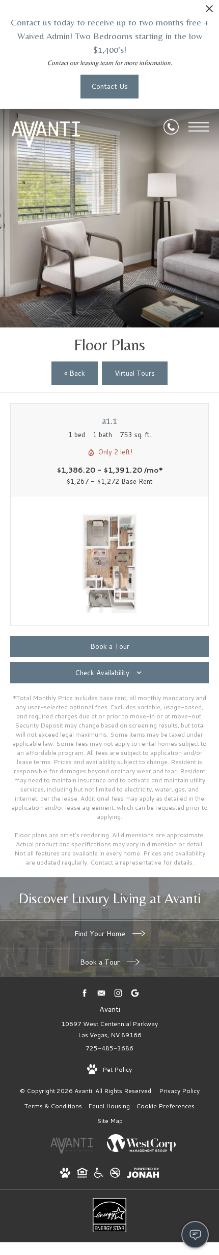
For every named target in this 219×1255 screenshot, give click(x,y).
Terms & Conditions (53, 1106)
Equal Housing (109, 1106)
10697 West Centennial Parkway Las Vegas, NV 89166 (109, 1029)
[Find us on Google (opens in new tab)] (134, 993)
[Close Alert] (209, 11)
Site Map (110, 1120)
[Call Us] (171, 127)
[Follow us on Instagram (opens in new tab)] (118, 993)
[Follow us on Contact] (101, 993)
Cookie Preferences (165, 1106)
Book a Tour (101, 962)
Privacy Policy (179, 1090)
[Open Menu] (198, 126)
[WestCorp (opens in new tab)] (141, 1152)
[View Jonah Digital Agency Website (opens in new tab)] (143, 1174)
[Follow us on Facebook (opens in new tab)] (84, 993)
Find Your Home (100, 934)
